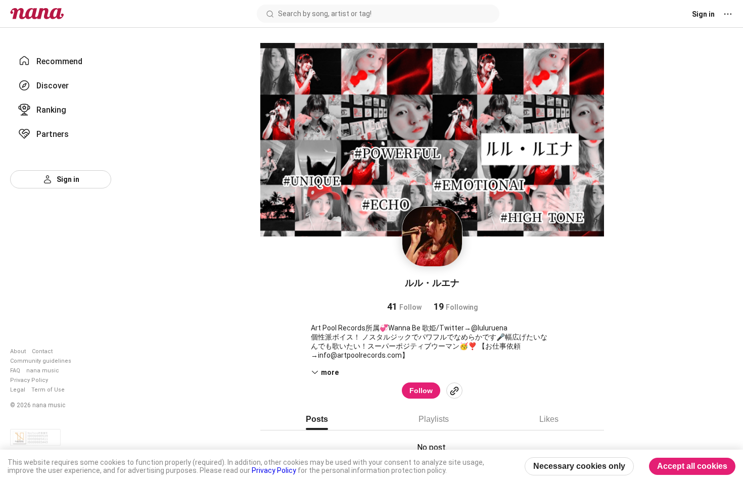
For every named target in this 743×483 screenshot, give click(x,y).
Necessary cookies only (579, 466)
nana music (42, 370)
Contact (42, 351)
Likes (549, 419)
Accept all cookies (692, 466)
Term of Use (48, 390)
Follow (421, 391)
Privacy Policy (29, 380)
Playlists (434, 419)
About (18, 351)
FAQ (15, 370)
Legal (17, 390)
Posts (317, 419)
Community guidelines (40, 361)
